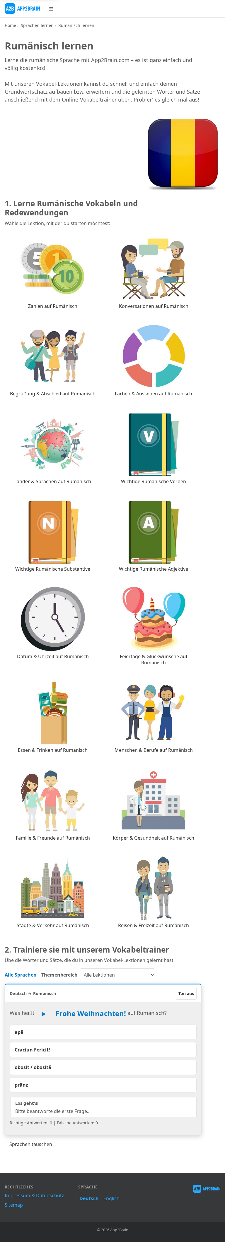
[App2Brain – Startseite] (22, 8)
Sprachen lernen (37, 25)
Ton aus (186, 993)
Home (10, 25)
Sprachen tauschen (30, 1144)
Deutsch (89, 1198)
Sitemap (14, 1205)
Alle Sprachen (21, 975)
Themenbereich (59, 975)
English (111, 1198)
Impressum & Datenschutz (34, 1195)
